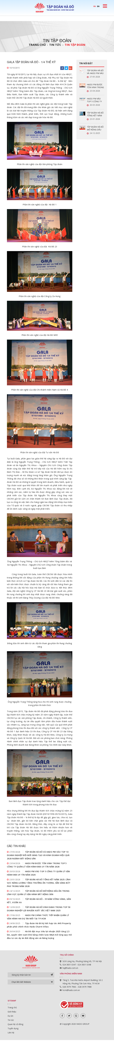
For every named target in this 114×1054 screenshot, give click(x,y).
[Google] (76, 1015)
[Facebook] (62, 1015)
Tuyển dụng (13, 1028)
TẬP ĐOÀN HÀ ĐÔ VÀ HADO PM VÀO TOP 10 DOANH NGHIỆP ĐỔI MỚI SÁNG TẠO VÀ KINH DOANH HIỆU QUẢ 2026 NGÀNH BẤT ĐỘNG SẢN (38, 855)
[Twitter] (69, 1015)
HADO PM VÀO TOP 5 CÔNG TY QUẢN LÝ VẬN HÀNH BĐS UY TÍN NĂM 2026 (95, 100)
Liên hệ (11, 1032)
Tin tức (55, 45)
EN (98, 6)
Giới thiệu (12, 1011)
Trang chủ (37, 45)
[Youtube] (83, 1015)
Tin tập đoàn (75, 45)
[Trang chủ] (57, 7)
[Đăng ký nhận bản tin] (51, 974)
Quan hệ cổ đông (15, 1024)
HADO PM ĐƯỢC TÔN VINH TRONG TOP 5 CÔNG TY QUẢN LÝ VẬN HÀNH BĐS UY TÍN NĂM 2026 (95, 86)
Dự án (10, 1016)
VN (94, 6)
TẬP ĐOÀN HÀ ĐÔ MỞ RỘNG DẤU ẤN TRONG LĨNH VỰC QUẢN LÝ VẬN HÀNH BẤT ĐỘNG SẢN (95, 128)
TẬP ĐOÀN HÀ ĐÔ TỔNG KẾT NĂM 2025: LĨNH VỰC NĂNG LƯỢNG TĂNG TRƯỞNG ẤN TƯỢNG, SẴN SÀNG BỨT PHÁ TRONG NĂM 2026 (38, 882)
